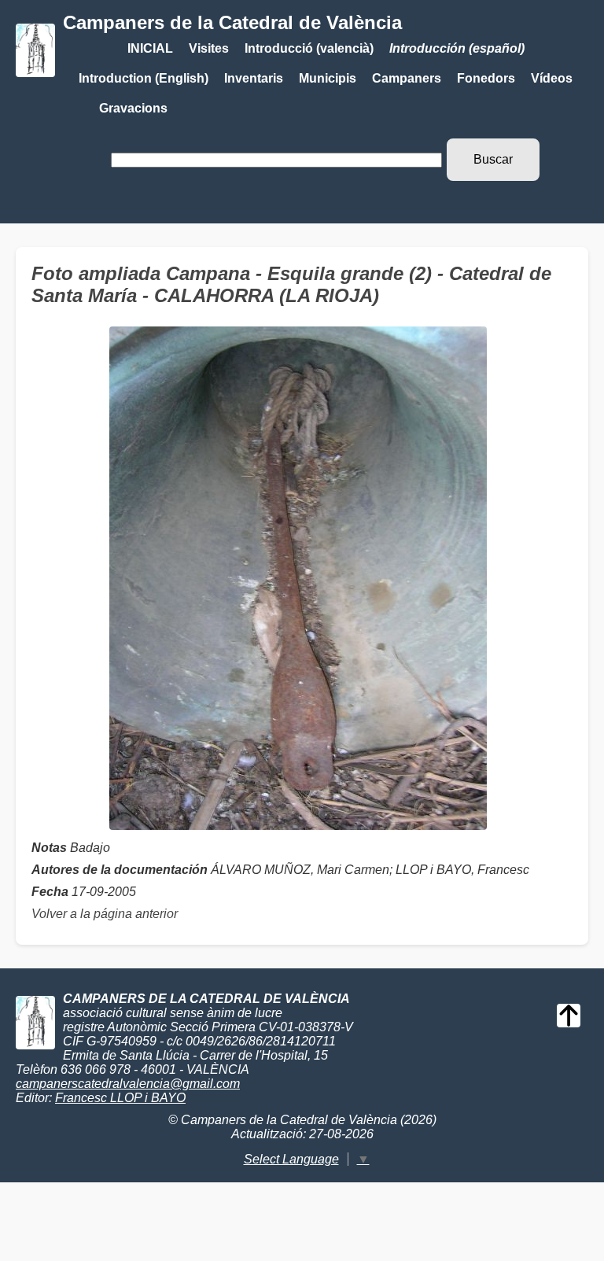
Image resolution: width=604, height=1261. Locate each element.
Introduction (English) (143, 78)
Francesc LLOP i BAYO (120, 1097)
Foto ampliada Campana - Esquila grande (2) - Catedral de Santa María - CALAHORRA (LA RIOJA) (291, 284)
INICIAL (150, 48)
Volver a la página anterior (104, 913)
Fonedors (486, 78)
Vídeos (552, 78)
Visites (209, 48)
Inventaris (253, 78)
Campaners (406, 78)
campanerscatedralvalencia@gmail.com (128, 1083)
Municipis (327, 78)
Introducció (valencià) (309, 48)
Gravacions (133, 108)
